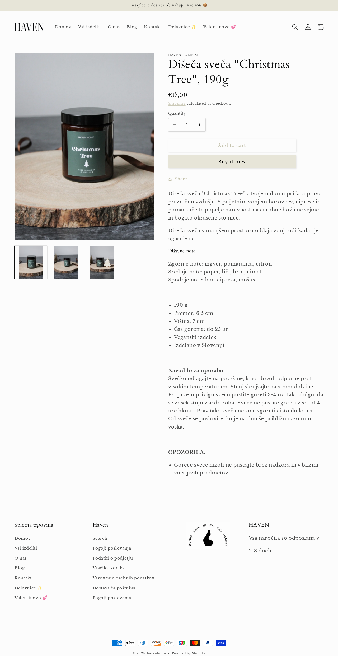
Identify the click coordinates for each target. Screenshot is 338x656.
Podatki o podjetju (113, 558)
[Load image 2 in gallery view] (66, 262)
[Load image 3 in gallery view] (102, 262)
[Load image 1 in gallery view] (31, 262)
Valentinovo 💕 (31, 597)
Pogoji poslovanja (112, 548)
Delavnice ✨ (29, 587)
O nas (21, 558)
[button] (295, 27)
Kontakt (23, 577)
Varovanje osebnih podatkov (123, 577)
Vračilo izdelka (109, 567)
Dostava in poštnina (114, 587)
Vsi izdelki (26, 548)
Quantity (177, 113)
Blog (20, 567)
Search (100, 538)
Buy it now (232, 161)
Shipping (177, 103)
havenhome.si (159, 653)
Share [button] (181, 178)
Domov (23, 538)
